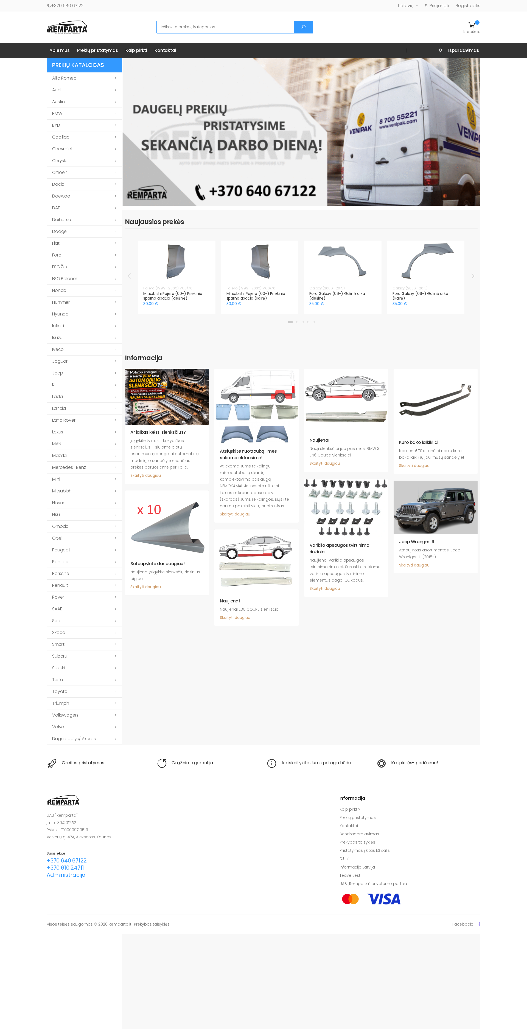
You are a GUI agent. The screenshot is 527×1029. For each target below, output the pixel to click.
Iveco (58, 349)
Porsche (60, 573)
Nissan (59, 503)
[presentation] (130, 275)
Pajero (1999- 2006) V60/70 (167, 288)
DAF (56, 208)
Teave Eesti (350, 875)
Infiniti (58, 326)
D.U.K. (344, 858)
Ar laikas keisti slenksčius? (158, 432)
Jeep (57, 373)
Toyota (60, 691)
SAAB (57, 609)
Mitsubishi (62, 491)
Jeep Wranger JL (417, 542)
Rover (58, 597)
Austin (58, 101)
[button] (471, 27)
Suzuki (58, 668)
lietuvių (406, 5)
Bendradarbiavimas (359, 834)
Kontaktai (165, 50)
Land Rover (63, 420)
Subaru (59, 656)
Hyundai (60, 314)
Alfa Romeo (64, 78)
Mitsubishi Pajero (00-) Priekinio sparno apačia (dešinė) (172, 296)
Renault (60, 585)
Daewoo (61, 196)
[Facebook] (479, 924)
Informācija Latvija (357, 867)
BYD (56, 125)
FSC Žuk (60, 267)
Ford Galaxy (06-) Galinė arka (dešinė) (337, 296)
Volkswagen (65, 715)
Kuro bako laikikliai (418, 442)
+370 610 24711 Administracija (66, 871)
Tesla (57, 679)
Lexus (57, 432)
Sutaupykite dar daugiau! (157, 563)
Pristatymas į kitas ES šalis (365, 850)
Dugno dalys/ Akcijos (74, 738)
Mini (56, 479)
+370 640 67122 (67, 5)
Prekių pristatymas (97, 50)
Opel (57, 538)
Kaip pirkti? (350, 809)
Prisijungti (439, 5)
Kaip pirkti (136, 50)
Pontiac (60, 562)
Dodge (59, 231)
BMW (57, 113)
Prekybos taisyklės (357, 842)
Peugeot (61, 550)
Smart (58, 644)
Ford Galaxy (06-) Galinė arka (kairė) (420, 296)
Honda (59, 290)
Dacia (58, 184)
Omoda (60, 526)
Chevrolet (62, 149)
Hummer (61, 302)
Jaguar (60, 361)
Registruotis (468, 5)
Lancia (59, 408)
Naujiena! (319, 440)
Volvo (58, 727)
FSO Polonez (65, 278)
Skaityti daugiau (145, 475)
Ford (56, 255)
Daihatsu (61, 219)
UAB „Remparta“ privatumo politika (373, 883)
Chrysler (60, 160)
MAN (56, 444)
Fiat (55, 243)
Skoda (58, 632)
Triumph (60, 703)
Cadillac (60, 137)
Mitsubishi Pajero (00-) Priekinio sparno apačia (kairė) (255, 296)
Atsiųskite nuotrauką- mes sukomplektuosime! (248, 454)
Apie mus (59, 50)
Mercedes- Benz (69, 467)
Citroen (60, 172)
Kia (55, 385)
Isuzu (57, 337)
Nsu (56, 514)
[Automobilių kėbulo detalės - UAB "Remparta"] (67, 27)
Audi (56, 90)
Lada (57, 396)
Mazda (59, 455)
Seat (57, 621)
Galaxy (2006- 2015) (327, 288)
